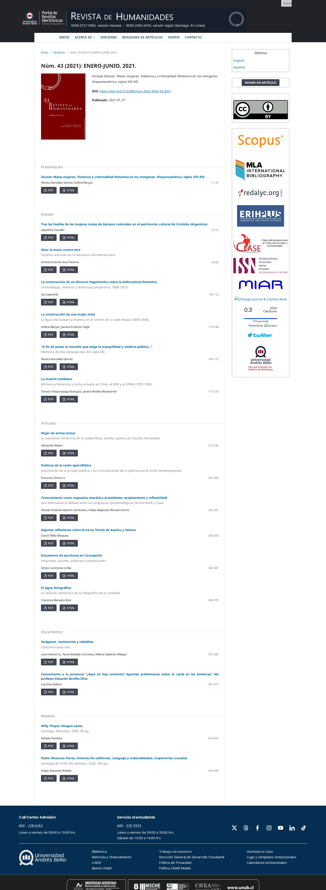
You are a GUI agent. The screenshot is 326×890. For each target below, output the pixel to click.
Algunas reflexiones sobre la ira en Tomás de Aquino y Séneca (88, 530)
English (238, 60)
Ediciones (108, 37)
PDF (50, 190)
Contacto (193, 37)
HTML (70, 190)
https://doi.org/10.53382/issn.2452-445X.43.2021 (135, 91)
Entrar (287, 3)
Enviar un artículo (260, 83)
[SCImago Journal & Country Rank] (260, 299)
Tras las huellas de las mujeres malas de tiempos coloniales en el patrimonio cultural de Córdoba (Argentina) (124, 224)
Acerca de (84, 37)
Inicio (44, 52)
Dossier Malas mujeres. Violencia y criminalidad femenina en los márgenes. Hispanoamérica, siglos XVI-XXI (122, 177)
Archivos (59, 52)
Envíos (174, 37)
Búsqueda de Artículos (142, 37)
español (239, 67)
